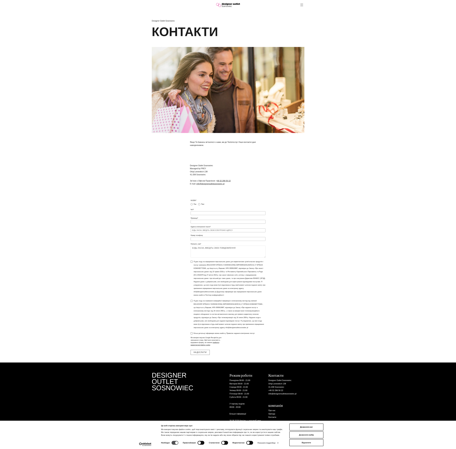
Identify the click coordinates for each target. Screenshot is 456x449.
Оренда (271, 414)
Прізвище (194, 218)
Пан (195, 204)
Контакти (272, 417)
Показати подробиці (266, 443)
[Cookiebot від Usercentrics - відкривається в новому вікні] (145, 444)
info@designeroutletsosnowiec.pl (210, 184)
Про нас (272, 410)
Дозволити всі (306, 427)
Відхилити (306, 443)
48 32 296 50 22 (224, 181)
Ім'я (192, 209)
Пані (202, 204)
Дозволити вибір (306, 435)
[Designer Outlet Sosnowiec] (228, 5)
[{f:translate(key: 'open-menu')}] (301, 5)
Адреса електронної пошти (201, 227)
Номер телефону (197, 235)
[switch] (201, 443)
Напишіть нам (196, 244)
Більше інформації (237, 414)
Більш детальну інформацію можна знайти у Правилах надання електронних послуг (224, 333)
